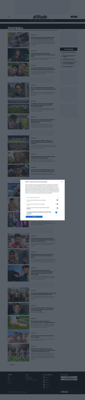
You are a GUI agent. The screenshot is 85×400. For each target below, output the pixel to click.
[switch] (56, 200)
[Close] (62, 182)
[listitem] (42, 197)
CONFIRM (34, 216)
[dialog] (42, 200)
